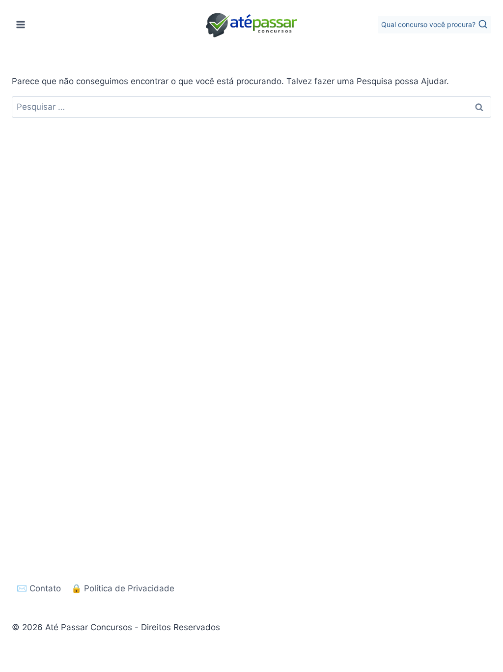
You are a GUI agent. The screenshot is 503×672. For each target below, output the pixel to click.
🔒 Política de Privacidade (122, 588)
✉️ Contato (39, 588)
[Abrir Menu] (21, 24)
